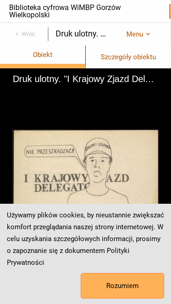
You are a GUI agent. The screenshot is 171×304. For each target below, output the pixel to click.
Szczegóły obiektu (128, 57)
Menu (134, 34)
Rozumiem (122, 286)
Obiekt (42, 55)
